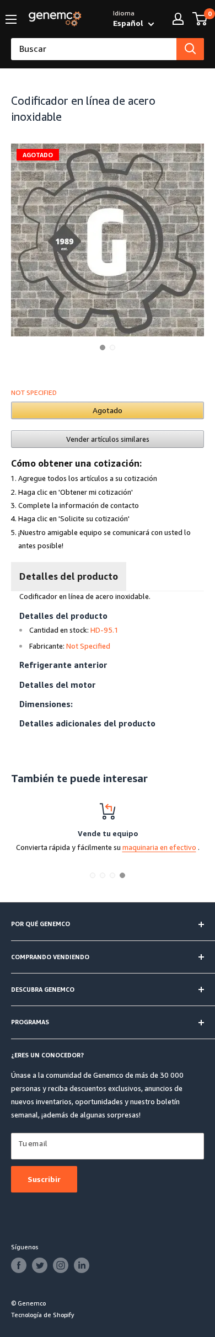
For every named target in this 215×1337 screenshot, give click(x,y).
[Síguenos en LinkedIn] (81, 1265)
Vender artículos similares (107, 439)
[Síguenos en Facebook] (18, 1265)
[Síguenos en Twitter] (39, 1265)
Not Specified (34, 392)
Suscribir (44, 1179)
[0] (200, 18)
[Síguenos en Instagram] (60, 1265)
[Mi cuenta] (178, 19)
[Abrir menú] (11, 19)
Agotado (107, 410)
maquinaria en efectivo (159, 847)
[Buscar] (190, 49)
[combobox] (93, 49)
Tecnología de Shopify (42, 1314)
